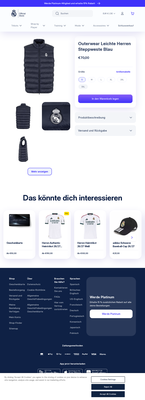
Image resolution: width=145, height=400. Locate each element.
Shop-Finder (15, 323)
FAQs (57, 296)
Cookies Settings (108, 379)
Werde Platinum (111, 313)
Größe (81, 71)
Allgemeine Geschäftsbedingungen (39, 297)
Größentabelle (123, 71)
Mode (78, 25)
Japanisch (75, 327)
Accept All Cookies (108, 394)
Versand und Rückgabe (92, 130)
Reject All (108, 387)
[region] (72, 386)
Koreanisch (75, 321)
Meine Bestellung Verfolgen (14, 308)
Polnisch (74, 333)
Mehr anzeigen (39, 171)
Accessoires (99, 25)
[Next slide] (132, 238)
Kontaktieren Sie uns (61, 289)
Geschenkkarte (17, 284)
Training (58, 25)
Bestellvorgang (17, 290)
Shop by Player (35, 26)
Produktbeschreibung (91, 117)
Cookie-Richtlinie (36, 290)
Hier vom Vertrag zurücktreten (61, 306)
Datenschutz (33, 284)
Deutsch (74, 310)
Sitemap (13, 328)
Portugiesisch (77, 316)
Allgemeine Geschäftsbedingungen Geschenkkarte (39, 308)
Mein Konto (15, 317)
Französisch (76, 304)
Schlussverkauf (126, 25)
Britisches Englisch (75, 292)
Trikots (14, 25)
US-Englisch (76, 299)
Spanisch (74, 284)
